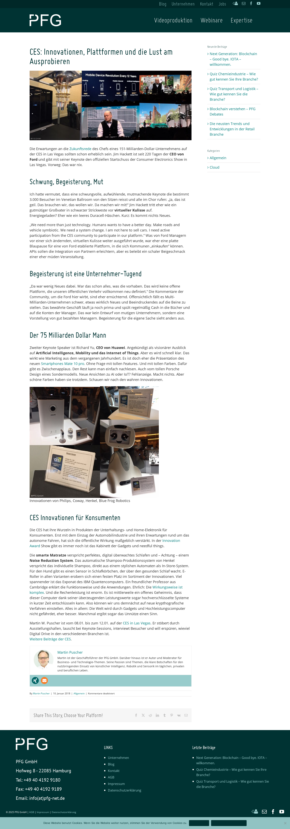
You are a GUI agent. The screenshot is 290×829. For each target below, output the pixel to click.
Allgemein (79, 693)
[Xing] (35, 680)
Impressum (116, 784)
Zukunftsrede (80, 148)
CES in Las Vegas (137, 623)
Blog (111, 764)
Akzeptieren (199, 823)
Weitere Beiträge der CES (50, 639)
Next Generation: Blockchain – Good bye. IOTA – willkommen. (233, 59)
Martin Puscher (41, 693)
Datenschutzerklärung (124, 790)
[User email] (44, 680)
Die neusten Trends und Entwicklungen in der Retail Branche (232, 129)
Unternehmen (118, 758)
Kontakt (114, 771)
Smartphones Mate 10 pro (62, 363)
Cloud (214, 167)
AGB (111, 777)
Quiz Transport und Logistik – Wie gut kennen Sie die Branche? (234, 94)
